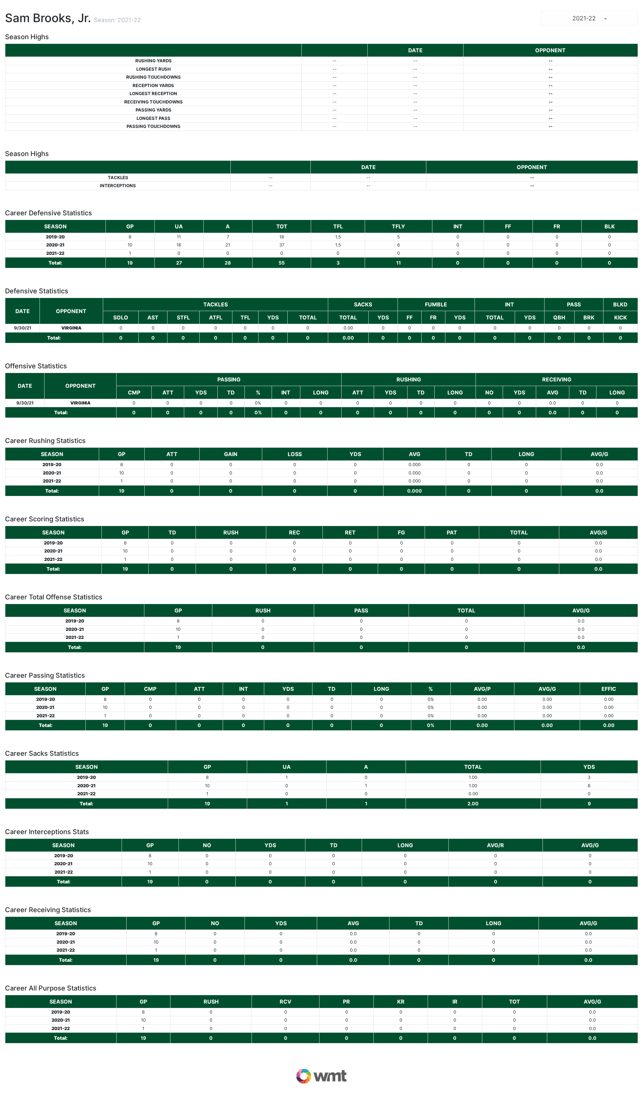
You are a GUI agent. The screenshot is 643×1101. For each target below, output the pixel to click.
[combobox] (589, 18)
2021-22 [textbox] (584, 18)
